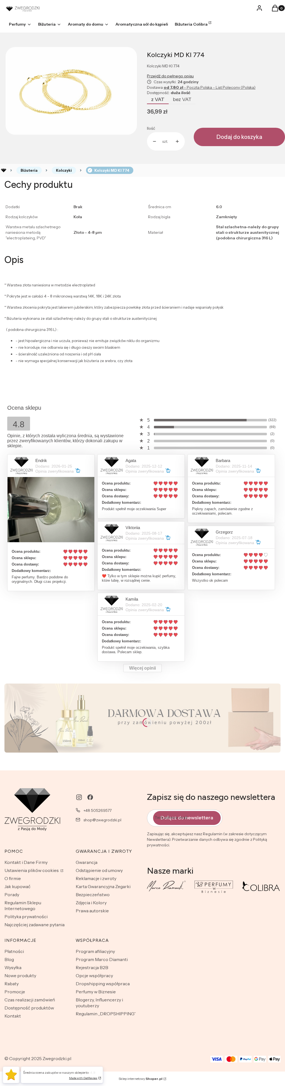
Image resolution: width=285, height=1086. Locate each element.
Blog (9, 959)
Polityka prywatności (26, 916)
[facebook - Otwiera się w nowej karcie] (90, 797)
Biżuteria (29, 170)
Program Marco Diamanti (102, 959)
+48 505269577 (97, 810)
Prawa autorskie (92, 910)
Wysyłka (12, 967)
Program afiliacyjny (95, 951)
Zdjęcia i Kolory (91, 902)
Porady (11, 894)
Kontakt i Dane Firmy (26, 862)
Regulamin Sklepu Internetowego (22, 905)
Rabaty (11, 983)
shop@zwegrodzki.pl (102, 819)
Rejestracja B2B (92, 967)
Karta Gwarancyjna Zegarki (103, 886)
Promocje (14, 991)
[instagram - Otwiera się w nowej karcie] (79, 797)
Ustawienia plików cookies (32, 870)
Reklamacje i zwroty (96, 878)
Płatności (14, 951)
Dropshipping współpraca (103, 983)
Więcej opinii (142, 668)
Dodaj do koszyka (239, 137)
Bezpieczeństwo (93, 894)
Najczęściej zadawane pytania (34, 924)
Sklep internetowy (141, 1079)
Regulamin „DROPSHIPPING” (106, 1013)
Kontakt (12, 1016)
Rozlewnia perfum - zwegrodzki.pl (3, 170)
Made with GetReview (83, 1078)
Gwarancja (86, 862)
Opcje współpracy (94, 975)
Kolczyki (64, 170)
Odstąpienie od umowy (99, 870)
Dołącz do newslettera (187, 818)
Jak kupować (17, 886)
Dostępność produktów (29, 1008)
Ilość (151, 128)
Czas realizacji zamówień (29, 1000)
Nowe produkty (20, 975)
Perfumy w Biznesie (96, 991)
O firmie (12, 878)
